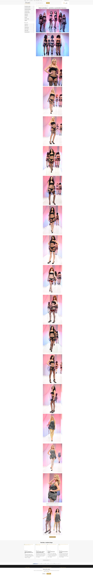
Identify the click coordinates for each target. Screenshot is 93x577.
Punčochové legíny (27, 12)
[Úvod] (29, 3)
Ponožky (26, 17)
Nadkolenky (26, 14)
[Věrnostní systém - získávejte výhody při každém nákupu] (41, 546)
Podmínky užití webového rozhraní (47, 567)
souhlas (43, 570)
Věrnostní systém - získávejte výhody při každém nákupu (40, 552)
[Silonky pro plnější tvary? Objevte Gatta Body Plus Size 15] (29, 546)
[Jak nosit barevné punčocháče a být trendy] (64, 546)
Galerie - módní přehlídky (36, 0)
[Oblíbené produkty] (65, 0)
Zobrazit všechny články (46, 560)
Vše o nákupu (31, 0)
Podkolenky (26, 15)
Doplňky (26, 20)
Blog (41, 0)
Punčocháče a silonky (27, 6)
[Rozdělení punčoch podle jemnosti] (52, 546)
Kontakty (25, 0)
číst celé (29, 557)
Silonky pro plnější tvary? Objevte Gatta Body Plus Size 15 (29, 552)
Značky (27, 0)
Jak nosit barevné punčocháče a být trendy (63, 552)
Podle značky (26, 30)
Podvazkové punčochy (28, 9)
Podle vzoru (26, 25)
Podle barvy (26, 24)
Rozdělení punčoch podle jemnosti (51, 552)
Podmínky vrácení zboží (63, 567)
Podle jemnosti (27, 27)
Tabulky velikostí (27, 567)
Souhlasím (48, 573)
